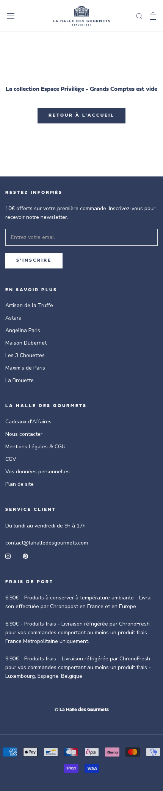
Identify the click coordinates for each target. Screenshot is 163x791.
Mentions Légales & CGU (35, 446)
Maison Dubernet (26, 342)
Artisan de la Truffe (29, 305)
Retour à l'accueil (81, 115)
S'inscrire (34, 260)
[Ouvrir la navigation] (10, 16)
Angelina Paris (22, 330)
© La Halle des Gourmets (82, 709)
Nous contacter (23, 434)
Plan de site (19, 484)
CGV (10, 459)
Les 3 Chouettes (25, 355)
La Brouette (19, 380)
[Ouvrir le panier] (153, 16)
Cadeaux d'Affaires (28, 421)
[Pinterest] (25, 555)
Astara (13, 317)
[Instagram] (8, 555)
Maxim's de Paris (25, 367)
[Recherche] (139, 15)
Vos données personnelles (37, 471)
